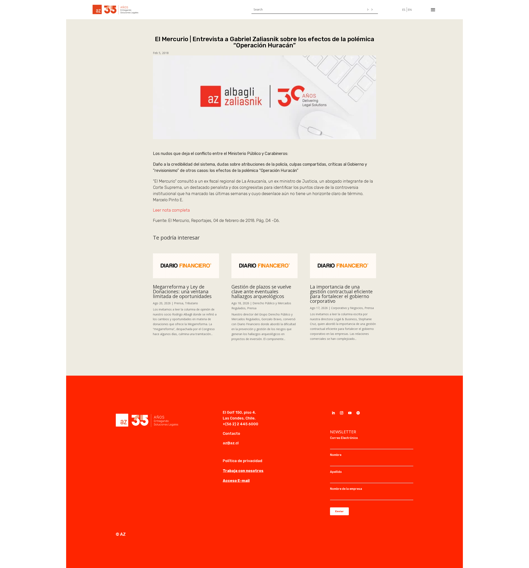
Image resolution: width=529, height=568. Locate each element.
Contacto (231, 433)
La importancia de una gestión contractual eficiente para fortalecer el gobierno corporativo (341, 293)
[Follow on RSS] (358, 413)
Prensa (178, 303)
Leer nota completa (171, 210)
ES (403, 10)
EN (410, 10)
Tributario (191, 303)
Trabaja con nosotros (243, 471)
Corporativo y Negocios (347, 308)
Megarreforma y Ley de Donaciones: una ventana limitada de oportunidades (182, 291)
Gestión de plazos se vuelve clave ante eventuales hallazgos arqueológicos (261, 291)
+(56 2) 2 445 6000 (240, 424)
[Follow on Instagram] (341, 413)
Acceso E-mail (236, 480)
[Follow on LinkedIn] (333, 413)
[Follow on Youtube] (350, 413)
